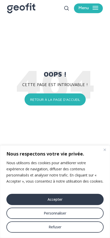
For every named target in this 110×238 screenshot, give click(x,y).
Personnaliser (55, 213)
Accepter (55, 199)
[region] (55, 191)
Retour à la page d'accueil (55, 99)
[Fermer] (105, 150)
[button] (88, 8)
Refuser (55, 226)
